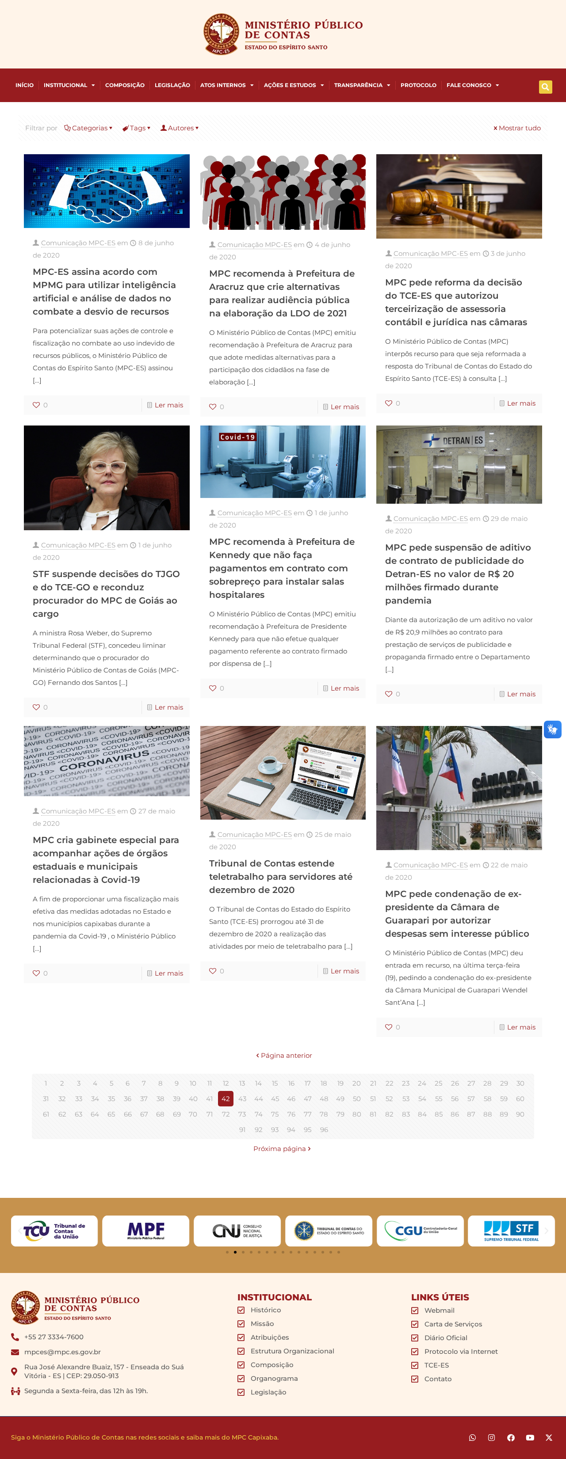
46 (291, 1098)
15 (275, 1083)
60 (520, 1098)
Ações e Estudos (290, 85)
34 (95, 1098)
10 (193, 1083)
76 (291, 1114)
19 (340, 1083)
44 (258, 1098)
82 (389, 1114)
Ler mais (169, 405)
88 (487, 1114)
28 (487, 1083)
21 (373, 1083)
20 (356, 1083)
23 (405, 1083)
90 (520, 1114)
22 (390, 1083)
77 (308, 1114)
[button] (545, 87)
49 (340, 1098)
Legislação (172, 85)
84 (422, 1114)
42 (226, 1098)
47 (308, 1098)
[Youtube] (530, 1438)
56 (455, 1098)
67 (144, 1114)
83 (406, 1114)
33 (78, 1098)
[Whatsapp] (472, 1438)
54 (422, 1098)
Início (24, 85)
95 (307, 1129)
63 (78, 1114)
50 (357, 1098)
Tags (137, 128)
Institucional (65, 85)
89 (504, 1114)
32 (62, 1098)
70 (193, 1114)
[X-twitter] (549, 1438)
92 (259, 1129)
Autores (181, 128)
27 (471, 1083)
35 (111, 1098)
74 (259, 1114)
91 (242, 1129)
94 (291, 1129)
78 (324, 1114)
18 (324, 1083)
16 (291, 1083)
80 (356, 1114)
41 (209, 1098)
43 (242, 1098)
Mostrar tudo (520, 128)
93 (275, 1129)
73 (242, 1114)
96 (324, 1129)
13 (242, 1083)
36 (127, 1098)
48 (324, 1098)
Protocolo (418, 85)
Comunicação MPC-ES (78, 243)
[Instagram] (491, 1438)
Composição (125, 85)
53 (405, 1098)
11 (209, 1083)
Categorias (89, 128)
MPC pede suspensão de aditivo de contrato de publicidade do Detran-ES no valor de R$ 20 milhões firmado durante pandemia (458, 574)
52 (389, 1098)
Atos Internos (223, 85)
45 (275, 1098)
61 (46, 1114)
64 (95, 1114)
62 (62, 1114)
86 (455, 1114)
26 (455, 1083)
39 (176, 1098)
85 (439, 1114)
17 (308, 1083)
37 (144, 1098)
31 (46, 1098)
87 (471, 1114)
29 (504, 1083)
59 (504, 1098)
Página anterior (286, 1055)
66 (128, 1114)
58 (488, 1098)
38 (160, 1098)
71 (210, 1114)
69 (177, 1114)
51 (373, 1098)
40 (193, 1098)
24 (422, 1083)
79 (340, 1114)
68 (160, 1114)
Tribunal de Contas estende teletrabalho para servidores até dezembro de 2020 (280, 876)
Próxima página (279, 1148)
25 (438, 1083)
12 (226, 1083)
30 (520, 1083)
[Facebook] (510, 1438)
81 (373, 1114)
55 (438, 1098)
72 (226, 1114)
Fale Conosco (469, 85)
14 (258, 1083)
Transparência (358, 85)
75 (275, 1114)
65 (111, 1114)
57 (471, 1098)
